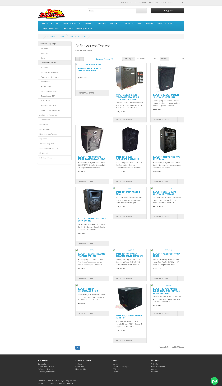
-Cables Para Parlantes (48, 91)
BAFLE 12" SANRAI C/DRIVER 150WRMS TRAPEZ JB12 (166, 96)
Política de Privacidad (45, 369)
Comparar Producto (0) (104, 59)
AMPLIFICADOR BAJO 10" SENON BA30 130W (89, 69)
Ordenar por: (128, 59)
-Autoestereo (44, 101)
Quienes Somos (43, 364)
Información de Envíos (46, 366)
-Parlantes (43, 48)
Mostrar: (164, 59)
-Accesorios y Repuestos (48, 77)
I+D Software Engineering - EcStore (63, 381)
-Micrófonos (44, 82)
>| (98, 348)
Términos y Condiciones (46, 372)
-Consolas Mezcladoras (48, 72)
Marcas (115, 364)
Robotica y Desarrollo (84, 28)
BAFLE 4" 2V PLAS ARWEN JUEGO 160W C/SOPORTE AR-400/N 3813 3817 (166, 291)
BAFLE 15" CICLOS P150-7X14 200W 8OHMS (92, 219)
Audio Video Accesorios (71, 23)
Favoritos (154, 369)
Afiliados (116, 369)
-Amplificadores (45, 67)
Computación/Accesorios (51, 28)
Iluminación (102, 23)
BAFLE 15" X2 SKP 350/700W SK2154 (166, 254)
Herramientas (115, 23)
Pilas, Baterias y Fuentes (132, 23)
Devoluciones (80, 366)
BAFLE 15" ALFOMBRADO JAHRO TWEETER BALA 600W (91, 158)
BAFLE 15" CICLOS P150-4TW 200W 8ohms (166, 158)
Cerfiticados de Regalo (121, 366)
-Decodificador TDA (47, 96)
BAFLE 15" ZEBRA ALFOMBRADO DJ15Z (88, 290)
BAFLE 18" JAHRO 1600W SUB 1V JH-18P (129, 316)
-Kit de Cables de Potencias (49, 110)
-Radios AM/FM (45, 86)
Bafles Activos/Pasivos (78, 36)
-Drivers (42, 58)
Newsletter (154, 372)
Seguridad (149, 23)
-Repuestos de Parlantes (48, 105)
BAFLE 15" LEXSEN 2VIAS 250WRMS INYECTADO (164, 193)
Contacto (78, 364)
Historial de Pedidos (158, 366)
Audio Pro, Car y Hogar (50, 23)
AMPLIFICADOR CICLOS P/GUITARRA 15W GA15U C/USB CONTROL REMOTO (128, 97)
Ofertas (115, 372)
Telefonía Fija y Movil (164, 23)
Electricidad (68, 28)
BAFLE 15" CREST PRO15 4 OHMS (128, 193)
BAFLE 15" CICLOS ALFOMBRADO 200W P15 (127, 158)
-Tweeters (43, 53)
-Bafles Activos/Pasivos (48, 63)
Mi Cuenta (154, 364)
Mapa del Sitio (80, 369)
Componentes (89, 23)
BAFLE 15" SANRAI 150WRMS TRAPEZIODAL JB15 (91, 254)
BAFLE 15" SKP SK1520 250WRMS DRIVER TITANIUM (129, 254)
